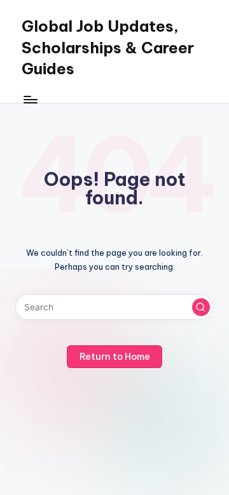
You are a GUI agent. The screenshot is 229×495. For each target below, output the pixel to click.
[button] (201, 307)
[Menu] (30, 99)
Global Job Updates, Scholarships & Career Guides (108, 47)
